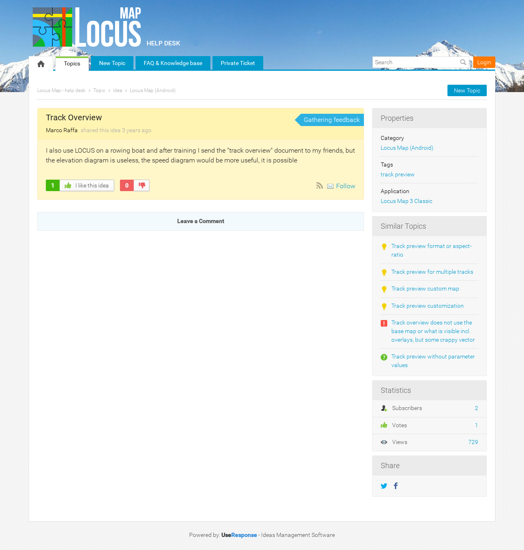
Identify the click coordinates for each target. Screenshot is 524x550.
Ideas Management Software (298, 535)
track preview (398, 174)
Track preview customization (427, 305)
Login (484, 62)
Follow (345, 186)
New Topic (112, 63)
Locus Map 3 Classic (406, 201)
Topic (99, 90)
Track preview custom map (425, 288)
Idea (117, 90)
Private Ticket (238, 63)
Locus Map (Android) (153, 90)
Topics (72, 63)
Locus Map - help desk (61, 90)
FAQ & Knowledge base (173, 63)
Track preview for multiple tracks (432, 271)
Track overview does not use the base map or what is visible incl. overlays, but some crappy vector (433, 331)
